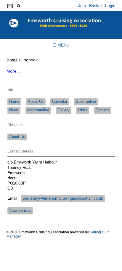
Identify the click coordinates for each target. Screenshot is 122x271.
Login (110, 5)
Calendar (59, 102)
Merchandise (38, 110)
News (14, 110)
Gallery (63, 110)
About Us (36, 102)
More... (13, 71)
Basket (95, 5)
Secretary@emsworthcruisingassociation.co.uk (63, 198)
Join (82, 5)
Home (12, 59)
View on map (20, 211)
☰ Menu (61, 45)
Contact (102, 110)
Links (82, 110)
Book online (86, 102)
